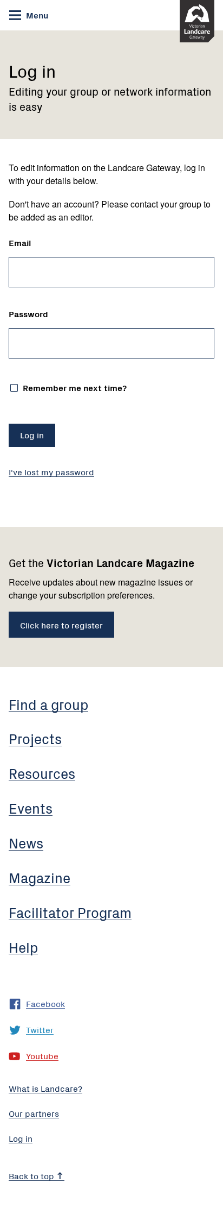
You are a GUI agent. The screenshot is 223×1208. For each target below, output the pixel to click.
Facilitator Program (70, 912)
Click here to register (61, 625)
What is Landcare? (45, 1088)
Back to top (32, 1175)
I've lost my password (51, 471)
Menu (36, 15)
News (26, 842)
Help (23, 947)
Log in (20, 1138)
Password (28, 313)
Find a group (48, 704)
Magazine (39, 877)
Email (20, 242)
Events (31, 807)
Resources (42, 773)
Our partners (34, 1113)
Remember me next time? (74, 386)
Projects (35, 738)
